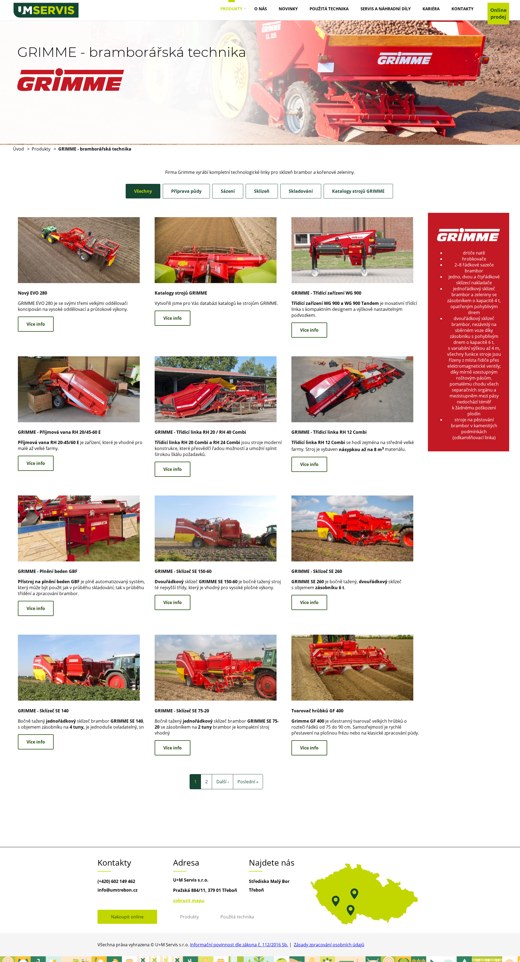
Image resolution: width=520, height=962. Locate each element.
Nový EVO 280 (32, 293)
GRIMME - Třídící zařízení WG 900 (326, 293)
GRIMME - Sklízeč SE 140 (43, 711)
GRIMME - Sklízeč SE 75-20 (182, 711)
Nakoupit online (127, 917)
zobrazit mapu (188, 901)
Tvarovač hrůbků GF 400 (317, 711)
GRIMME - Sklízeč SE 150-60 (183, 571)
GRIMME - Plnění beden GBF (47, 571)
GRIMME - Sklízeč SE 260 (316, 571)
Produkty (41, 149)
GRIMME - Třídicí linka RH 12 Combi (329, 432)
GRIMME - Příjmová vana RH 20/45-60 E (59, 432)
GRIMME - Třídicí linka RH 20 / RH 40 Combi (200, 432)
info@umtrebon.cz (118, 890)
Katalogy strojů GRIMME (181, 293)
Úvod (18, 149)
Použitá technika (237, 917)
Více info (36, 324)
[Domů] (46, 10)
